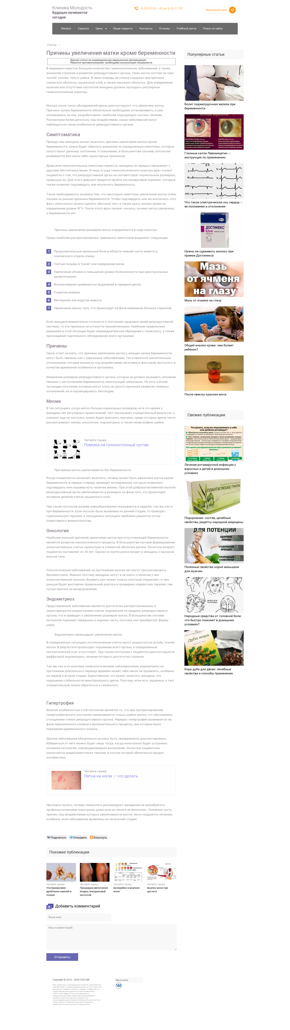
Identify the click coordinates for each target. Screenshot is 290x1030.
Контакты (145, 28)
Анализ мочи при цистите (157, 889)
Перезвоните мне (216, 9)
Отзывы (164, 28)
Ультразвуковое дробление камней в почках (58, 891)
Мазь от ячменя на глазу (203, 300)
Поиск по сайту (213, 28)
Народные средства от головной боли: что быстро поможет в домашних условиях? (212, 620)
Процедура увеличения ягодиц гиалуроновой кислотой (94, 891)
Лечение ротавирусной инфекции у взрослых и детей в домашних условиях (210, 469)
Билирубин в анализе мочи (126, 889)
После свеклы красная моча (205, 394)
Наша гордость (123, 28)
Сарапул (83, 28)
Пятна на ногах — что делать (111, 776)
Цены (99, 28)
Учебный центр (186, 28)
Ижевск (66, 28)
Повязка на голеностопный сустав (116, 444)
